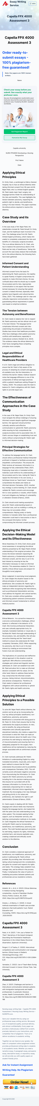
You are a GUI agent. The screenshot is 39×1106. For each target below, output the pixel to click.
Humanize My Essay (19, 138)
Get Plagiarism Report (19, 132)
